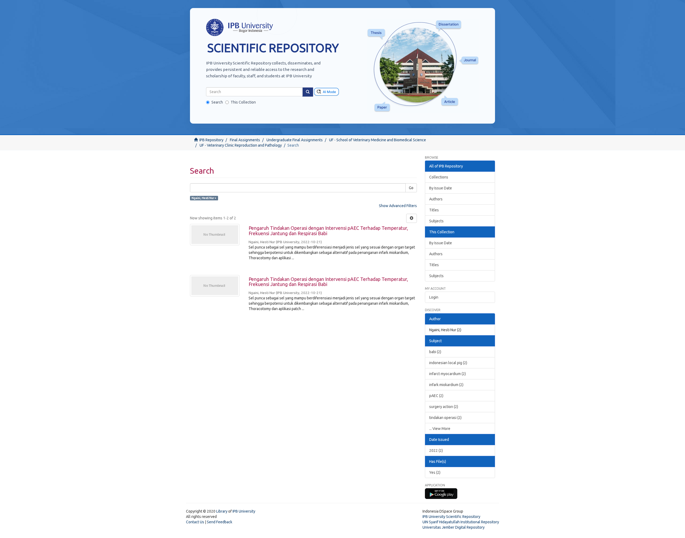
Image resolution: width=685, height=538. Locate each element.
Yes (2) (434, 472)
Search (217, 102)
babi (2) (435, 352)
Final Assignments (245, 140)
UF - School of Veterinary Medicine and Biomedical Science (377, 140)
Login (433, 297)
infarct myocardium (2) (447, 374)
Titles (434, 210)
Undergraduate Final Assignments (295, 140)
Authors (436, 199)
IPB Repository (211, 140)
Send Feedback (219, 522)
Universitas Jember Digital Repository (454, 527)
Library (221, 511)
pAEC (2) (436, 396)
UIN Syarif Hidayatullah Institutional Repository (461, 522)
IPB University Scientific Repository (451, 516)
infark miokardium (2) (446, 385)
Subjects (436, 221)
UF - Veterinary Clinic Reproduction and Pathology (241, 145)
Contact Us (195, 522)
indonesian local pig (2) (448, 363)
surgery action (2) (443, 407)
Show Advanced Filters (398, 206)
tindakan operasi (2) (445, 417)
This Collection (243, 102)
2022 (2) (436, 450)
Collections (438, 177)
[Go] (307, 92)
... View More (439, 428)
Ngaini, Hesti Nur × (204, 198)
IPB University (244, 511)
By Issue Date (440, 188)
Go (411, 188)
